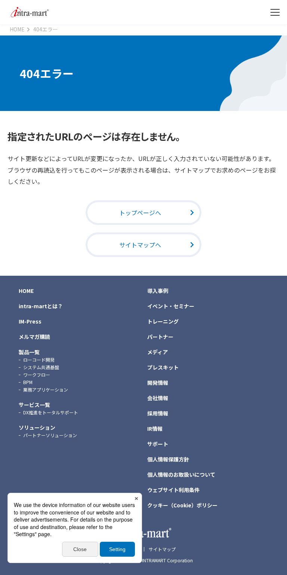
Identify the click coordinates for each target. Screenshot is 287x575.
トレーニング (163, 321)
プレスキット (163, 367)
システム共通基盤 (41, 367)
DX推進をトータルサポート (50, 412)
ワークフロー (36, 374)
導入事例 (157, 290)
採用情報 (157, 413)
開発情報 (157, 382)
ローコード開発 (39, 359)
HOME (26, 290)
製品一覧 (29, 352)
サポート (157, 444)
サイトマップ (162, 549)
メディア (157, 352)
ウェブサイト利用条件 (173, 490)
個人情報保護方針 (168, 459)
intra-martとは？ (41, 306)
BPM (28, 382)
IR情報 (155, 428)
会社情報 (157, 398)
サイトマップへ (140, 244)
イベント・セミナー (170, 306)
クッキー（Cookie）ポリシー (182, 505)
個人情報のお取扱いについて (181, 474)
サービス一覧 (34, 404)
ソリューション (37, 427)
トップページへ (140, 212)
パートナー (160, 336)
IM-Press (30, 321)
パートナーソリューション (50, 435)
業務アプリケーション (45, 389)
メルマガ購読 (34, 336)
